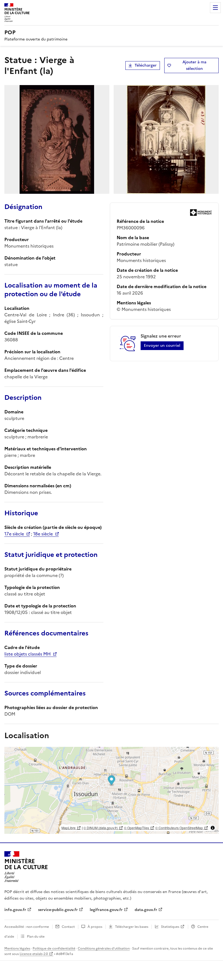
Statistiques (170, 926)
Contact (68, 926)
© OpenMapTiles (136, 827)
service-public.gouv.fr (58, 910)
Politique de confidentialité (54, 948)
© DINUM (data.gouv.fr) (100, 827)
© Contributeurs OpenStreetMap (179, 827)
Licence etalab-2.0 (34, 953)
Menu (215, 7)
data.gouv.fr (146, 910)
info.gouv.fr (15, 910)
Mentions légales (17, 948)
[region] (111, 790)
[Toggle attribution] (212, 828)
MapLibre (68, 827)
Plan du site (36, 936)
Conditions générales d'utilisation (104, 948)
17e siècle (14, 534)
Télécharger (146, 65)
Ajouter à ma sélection (194, 65)
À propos (95, 926)
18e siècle (43, 534)
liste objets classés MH (27, 654)
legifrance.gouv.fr (106, 910)
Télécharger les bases (131, 926)
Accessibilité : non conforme (26, 926)
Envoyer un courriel (162, 345)
